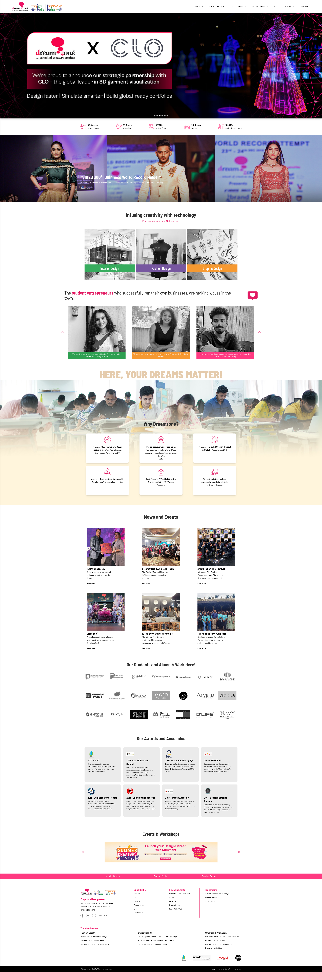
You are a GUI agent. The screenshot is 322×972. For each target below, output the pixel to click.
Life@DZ (137, 901)
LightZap (172, 901)
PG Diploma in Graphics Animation (218, 944)
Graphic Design (209, 876)
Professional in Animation (215, 940)
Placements (139, 905)
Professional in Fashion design (92, 940)
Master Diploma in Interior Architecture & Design (157, 937)
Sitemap (238, 969)
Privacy (212, 969)
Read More (85, 188)
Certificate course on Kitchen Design (152, 944)
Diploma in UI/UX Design (215, 948)
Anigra (171, 897)
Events (136, 897)
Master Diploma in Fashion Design (93, 937)
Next (259, 332)
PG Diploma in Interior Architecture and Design (156, 940)
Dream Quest (174, 905)
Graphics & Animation (213, 901)
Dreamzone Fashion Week (179, 894)
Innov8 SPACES (175, 909)
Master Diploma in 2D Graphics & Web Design (223, 937)
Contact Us (138, 913)
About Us (137, 894)
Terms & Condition (224, 969)
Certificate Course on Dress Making (94, 944)
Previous (62, 332)
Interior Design (113, 876)
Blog (135, 909)
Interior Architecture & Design (217, 894)
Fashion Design (160, 876)
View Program (94, 261)
